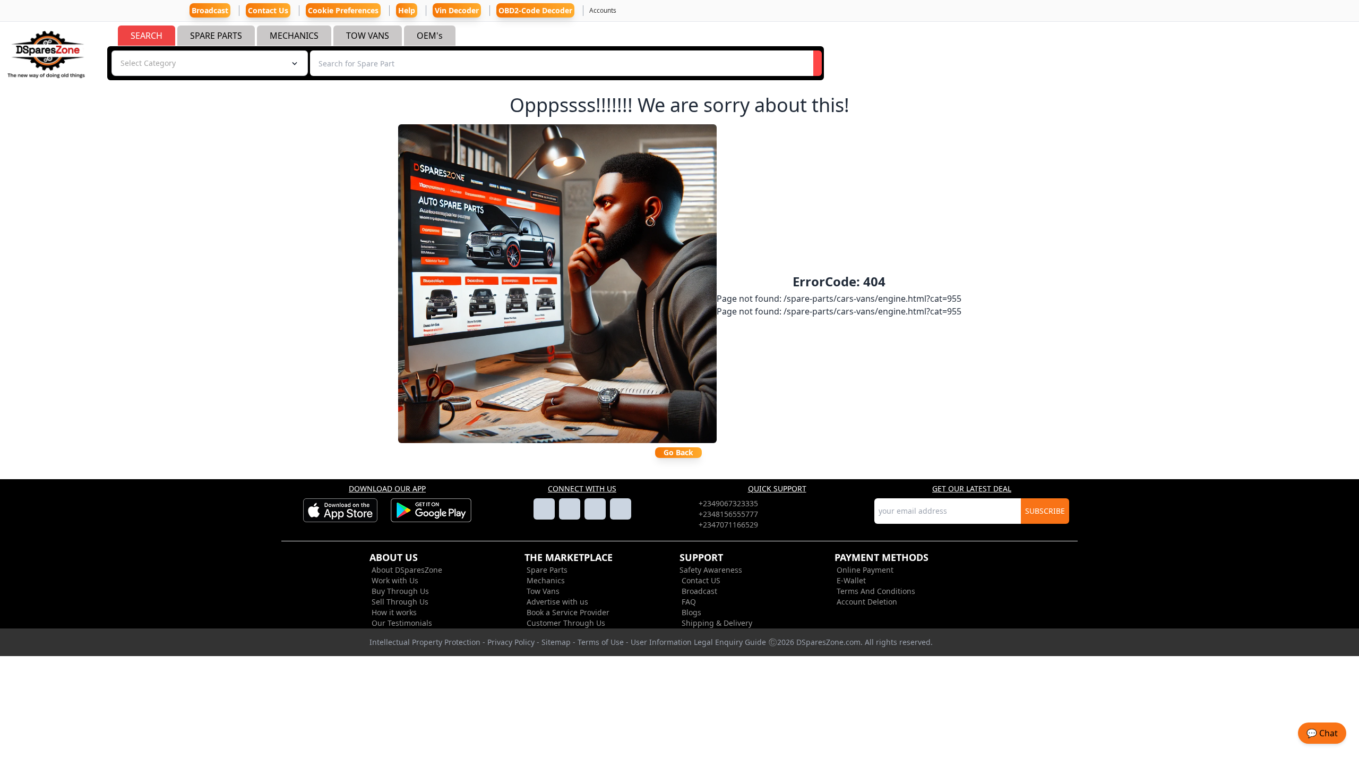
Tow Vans (543, 591)
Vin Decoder (457, 10)
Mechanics (546, 580)
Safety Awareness (711, 570)
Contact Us (268, 10)
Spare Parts (547, 570)
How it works (394, 612)
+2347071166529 (728, 525)
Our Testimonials (402, 623)
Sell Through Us (400, 602)
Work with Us (395, 580)
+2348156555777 (728, 514)
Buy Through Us (400, 591)
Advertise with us (557, 602)
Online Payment (865, 570)
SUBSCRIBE (1045, 511)
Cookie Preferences (343, 10)
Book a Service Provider (568, 612)
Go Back (678, 452)
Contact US (701, 580)
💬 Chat (1322, 733)
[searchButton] (817, 63)
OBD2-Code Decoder (535, 10)
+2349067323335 (728, 503)
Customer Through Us (566, 623)
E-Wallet (851, 580)
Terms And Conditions (876, 591)
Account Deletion (867, 602)
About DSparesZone (407, 570)
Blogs (691, 612)
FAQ (689, 602)
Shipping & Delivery (717, 623)
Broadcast (699, 591)
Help (406, 10)
